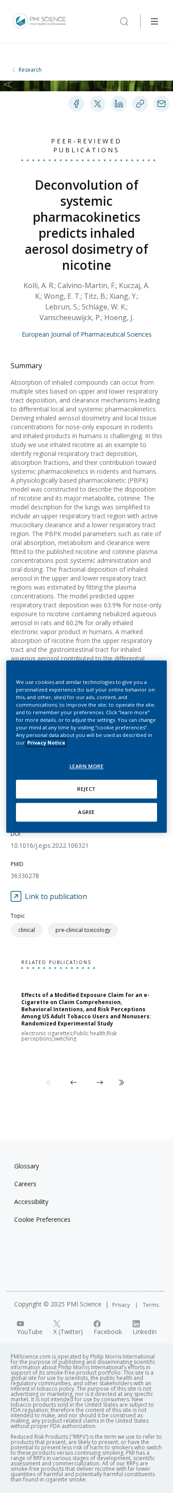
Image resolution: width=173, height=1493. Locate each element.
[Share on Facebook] (76, 104)
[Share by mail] (161, 104)
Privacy (121, 1305)
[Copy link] (140, 104)
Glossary (26, 1166)
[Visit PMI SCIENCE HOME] (39, 21)
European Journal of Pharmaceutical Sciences (87, 334)
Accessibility (31, 1201)
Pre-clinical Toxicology (82, 930)
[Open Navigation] (154, 21)
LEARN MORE (87, 766)
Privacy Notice (46, 742)
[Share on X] (98, 104)
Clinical (26, 930)
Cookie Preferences (42, 1219)
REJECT (86, 788)
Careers (25, 1184)
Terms (151, 1305)
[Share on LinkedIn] (119, 104)
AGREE (86, 812)
